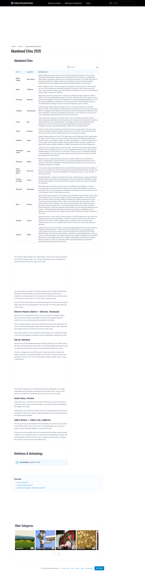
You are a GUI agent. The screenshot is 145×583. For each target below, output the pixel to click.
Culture (13, 46)
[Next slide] (59, 554)
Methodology (89, 568)
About (82, 568)
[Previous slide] (54, 554)
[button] (97, 67)
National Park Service (24, 485)
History (20, 46)
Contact (77, 568)
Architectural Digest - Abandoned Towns (30, 488)
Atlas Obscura (22, 482)
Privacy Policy (65, 568)
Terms (72, 568)
